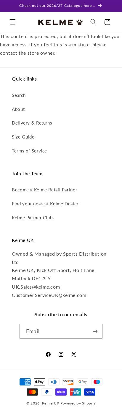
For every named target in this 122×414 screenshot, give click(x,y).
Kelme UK (51, 403)
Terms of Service (29, 150)
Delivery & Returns (32, 122)
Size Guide (23, 136)
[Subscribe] (95, 331)
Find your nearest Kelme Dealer (45, 203)
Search (19, 95)
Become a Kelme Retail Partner (44, 189)
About (18, 109)
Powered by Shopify (78, 403)
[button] (12, 22)
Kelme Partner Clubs (33, 217)
